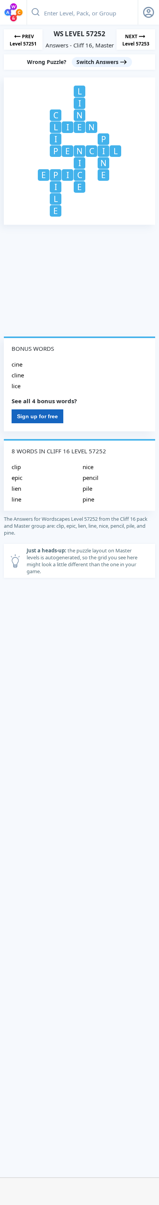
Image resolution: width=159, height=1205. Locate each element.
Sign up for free (37, 416)
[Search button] (35, 12)
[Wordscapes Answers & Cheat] (13, 12)
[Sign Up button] (148, 12)
